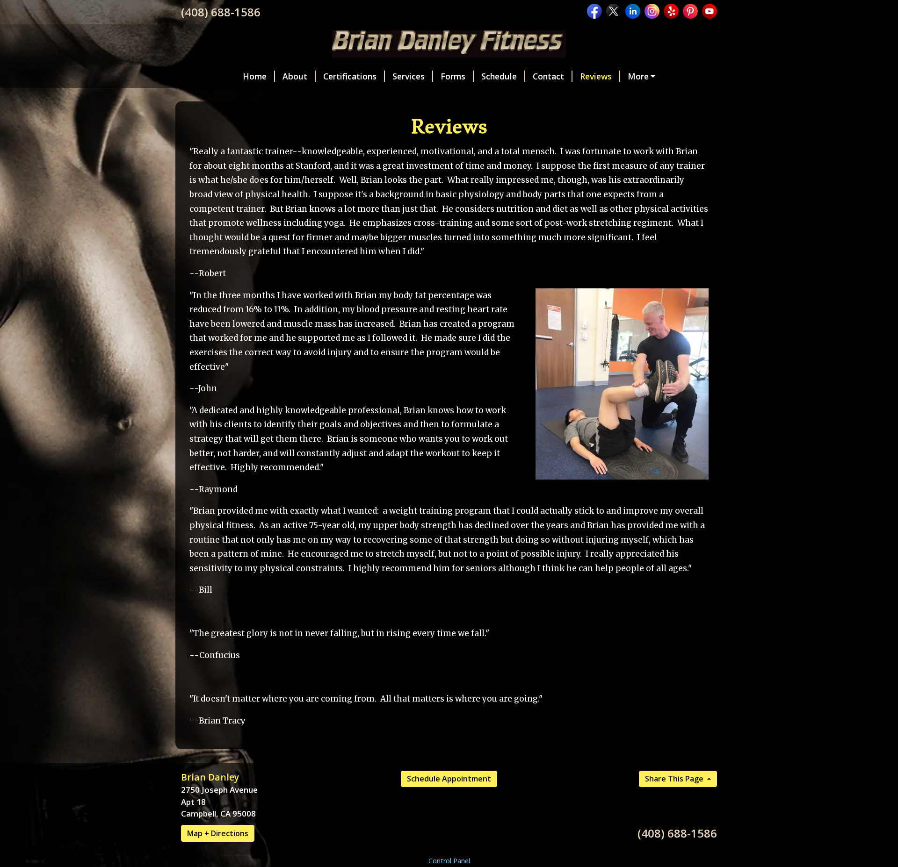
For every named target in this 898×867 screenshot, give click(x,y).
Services (408, 76)
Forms (453, 76)
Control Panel (449, 860)
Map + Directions (217, 833)
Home (255, 76)
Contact (548, 76)
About (294, 76)
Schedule (499, 76)
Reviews (596, 76)
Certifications (350, 76)
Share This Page (675, 779)
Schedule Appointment (449, 779)
